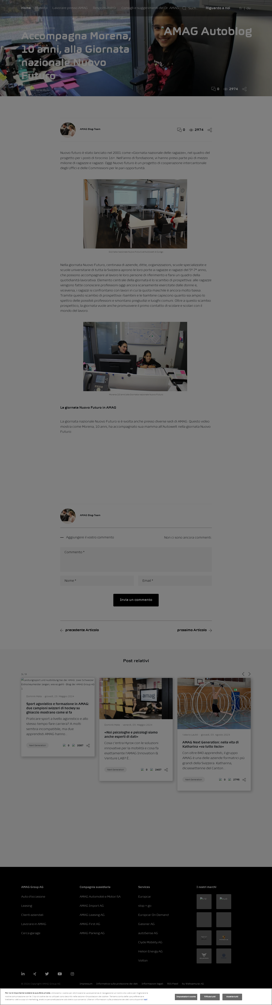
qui (145, 1000)
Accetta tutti (232, 997)
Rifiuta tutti (209, 997)
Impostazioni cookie (186, 997)
